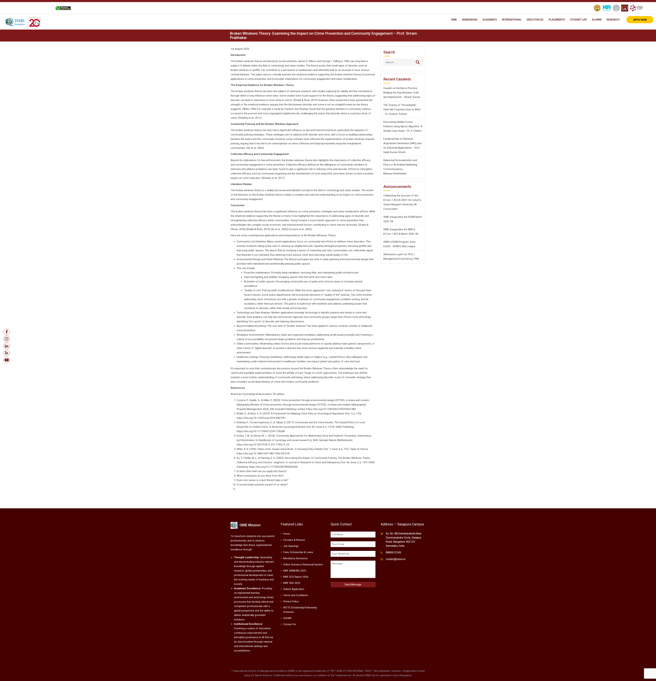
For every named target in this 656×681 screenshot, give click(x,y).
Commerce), (406, 258)
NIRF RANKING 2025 (294, 570)
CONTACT (45, 8)
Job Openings (291, 546)
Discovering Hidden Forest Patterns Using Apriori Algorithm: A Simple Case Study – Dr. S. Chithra (402, 126)
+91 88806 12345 (26, 8)
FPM (416, 258)
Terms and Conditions (295, 595)
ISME (454, 19)
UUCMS (287, 618)
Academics (489, 19)
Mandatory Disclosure (295, 558)
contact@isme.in (395, 559)
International (512, 19)
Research (613, 19)
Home (286, 533)
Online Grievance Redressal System (303, 564)
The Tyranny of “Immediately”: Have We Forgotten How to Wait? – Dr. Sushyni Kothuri (402, 109)
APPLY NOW (640, 19)
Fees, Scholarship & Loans (298, 552)
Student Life (578, 19)
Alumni (597, 19)
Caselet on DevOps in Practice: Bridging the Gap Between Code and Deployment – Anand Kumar (401, 93)
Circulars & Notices (294, 539)
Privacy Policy (291, 601)
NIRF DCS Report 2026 (295, 576)
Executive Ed (535, 19)
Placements (557, 19)
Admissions (469, 19)
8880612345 (393, 552)
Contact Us (289, 624)
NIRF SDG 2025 (291, 582)
